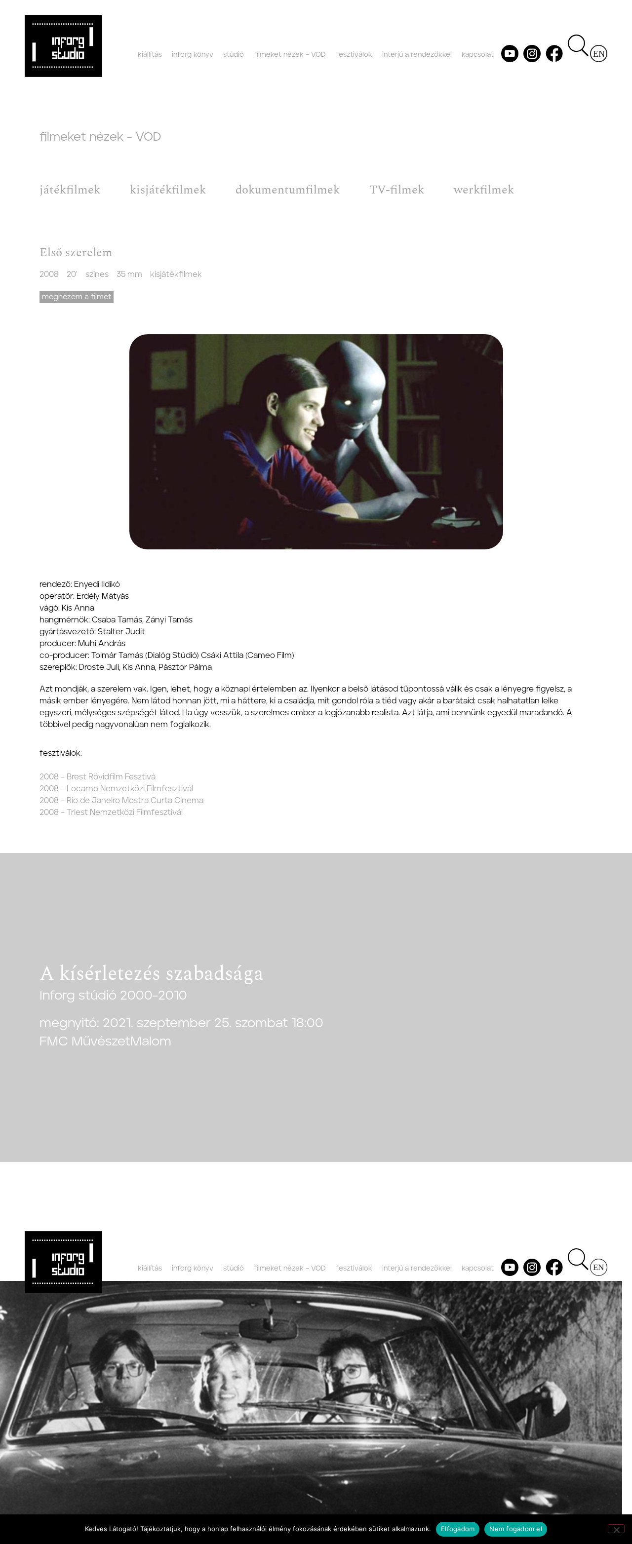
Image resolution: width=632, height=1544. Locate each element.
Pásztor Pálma (185, 667)
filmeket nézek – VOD (290, 54)
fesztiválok (354, 54)
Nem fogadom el (515, 1529)
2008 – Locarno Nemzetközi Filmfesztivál (116, 789)
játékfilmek (70, 190)
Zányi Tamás (169, 620)
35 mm (129, 274)
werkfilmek (484, 190)
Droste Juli (99, 667)
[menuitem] (598, 53)
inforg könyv (192, 54)
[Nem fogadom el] (616, 1528)
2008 (49, 274)
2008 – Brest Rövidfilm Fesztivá (98, 777)
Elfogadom (457, 1529)
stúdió (233, 54)
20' (72, 274)
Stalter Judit (121, 632)
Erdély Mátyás (103, 596)
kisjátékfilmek (168, 190)
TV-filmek (396, 190)
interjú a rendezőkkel (417, 54)
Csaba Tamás (117, 620)
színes (97, 274)
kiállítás (150, 54)
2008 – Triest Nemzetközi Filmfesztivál (111, 812)
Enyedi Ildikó (97, 584)
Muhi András (101, 644)
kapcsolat (478, 54)
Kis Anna (78, 608)
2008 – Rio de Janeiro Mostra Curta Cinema (121, 801)
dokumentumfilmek (288, 190)
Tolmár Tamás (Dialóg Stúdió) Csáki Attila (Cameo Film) (192, 655)
